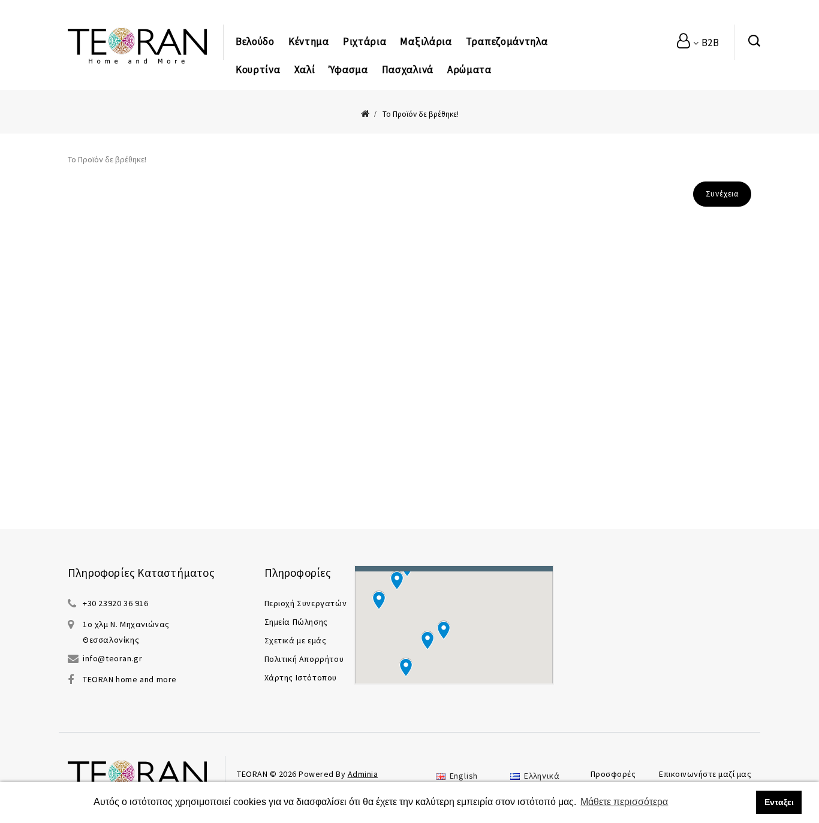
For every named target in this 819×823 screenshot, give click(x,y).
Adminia (363, 773)
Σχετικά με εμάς (295, 640)
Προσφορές (613, 773)
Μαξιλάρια (425, 41)
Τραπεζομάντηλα (507, 41)
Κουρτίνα (258, 69)
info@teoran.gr (112, 658)
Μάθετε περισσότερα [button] (624, 802)
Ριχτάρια (365, 41)
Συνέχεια (722, 194)
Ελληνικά (540, 775)
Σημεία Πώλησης (296, 621)
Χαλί (304, 69)
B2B (709, 42)
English (462, 775)
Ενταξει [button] (779, 802)
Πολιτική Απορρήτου (304, 658)
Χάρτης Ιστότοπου (301, 677)
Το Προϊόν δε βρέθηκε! (421, 114)
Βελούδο (255, 41)
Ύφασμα (348, 69)
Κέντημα (308, 41)
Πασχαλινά (407, 69)
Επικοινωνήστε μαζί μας (705, 773)
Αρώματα (469, 69)
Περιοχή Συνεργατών (305, 603)
